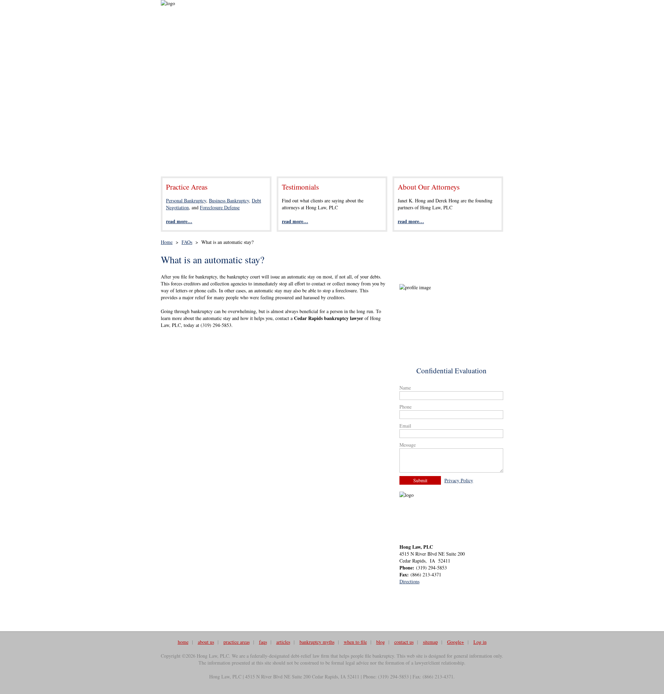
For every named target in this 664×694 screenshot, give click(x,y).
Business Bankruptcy (229, 200)
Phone (405, 406)
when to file (355, 642)
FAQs (187, 242)
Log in (480, 642)
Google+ (455, 642)
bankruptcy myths (316, 642)
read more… (179, 221)
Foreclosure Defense (220, 207)
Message (407, 444)
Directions (409, 581)
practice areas (236, 642)
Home (167, 242)
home (183, 642)
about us (206, 642)
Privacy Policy (458, 480)
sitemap (430, 642)
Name (405, 387)
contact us (404, 642)
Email (405, 425)
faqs (263, 642)
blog (380, 642)
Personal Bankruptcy (186, 200)
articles (283, 642)
